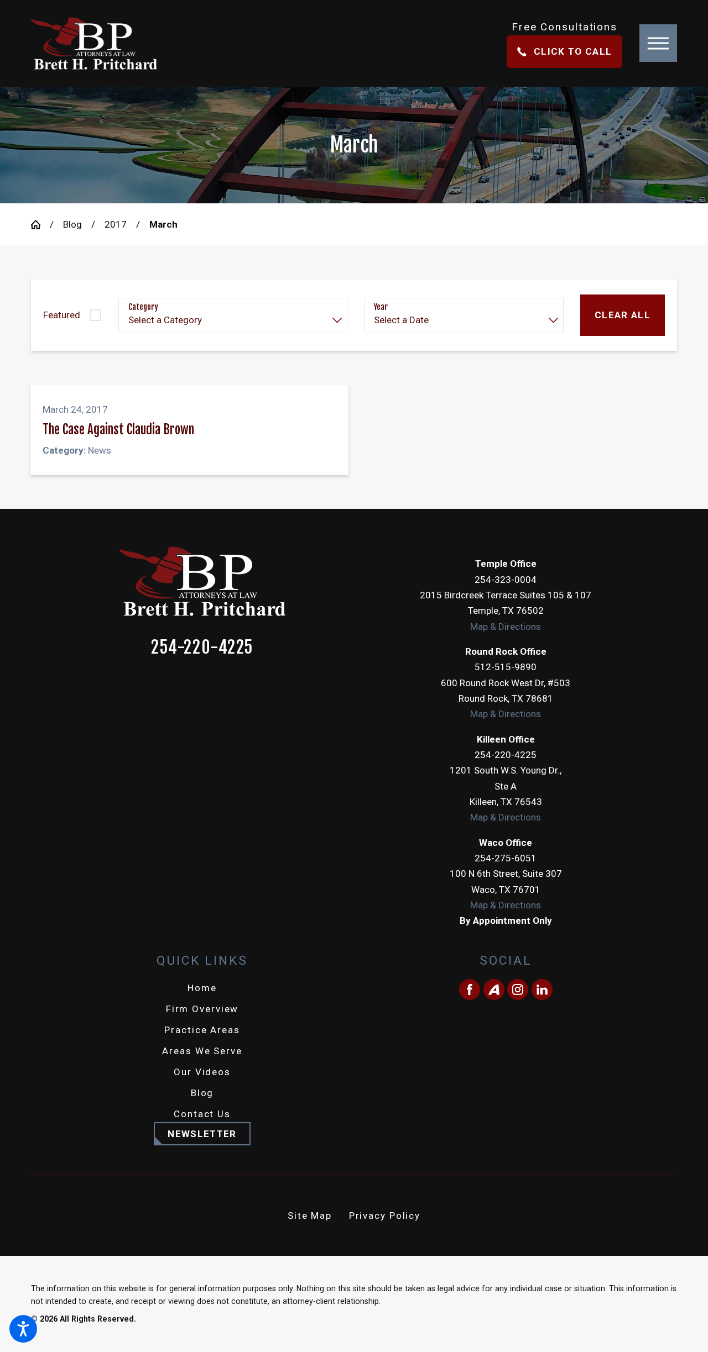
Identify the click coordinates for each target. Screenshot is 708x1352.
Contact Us (202, 1113)
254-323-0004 (506, 579)
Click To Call (573, 51)
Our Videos (202, 1071)
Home (202, 987)
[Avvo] (493, 989)
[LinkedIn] (542, 989)
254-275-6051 (506, 858)
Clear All (622, 314)
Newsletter (202, 1133)
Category (143, 307)
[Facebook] (469, 989)
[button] (23, 1329)
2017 (116, 224)
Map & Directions (505, 626)
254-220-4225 (202, 647)
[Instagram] (517, 989)
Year (381, 307)
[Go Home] (40, 224)
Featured (61, 314)
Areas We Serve (202, 1050)
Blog (72, 224)
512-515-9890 (506, 666)
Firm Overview (202, 1008)
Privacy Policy (384, 1215)
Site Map (310, 1215)
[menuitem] (202, 988)
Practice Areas (202, 1029)
